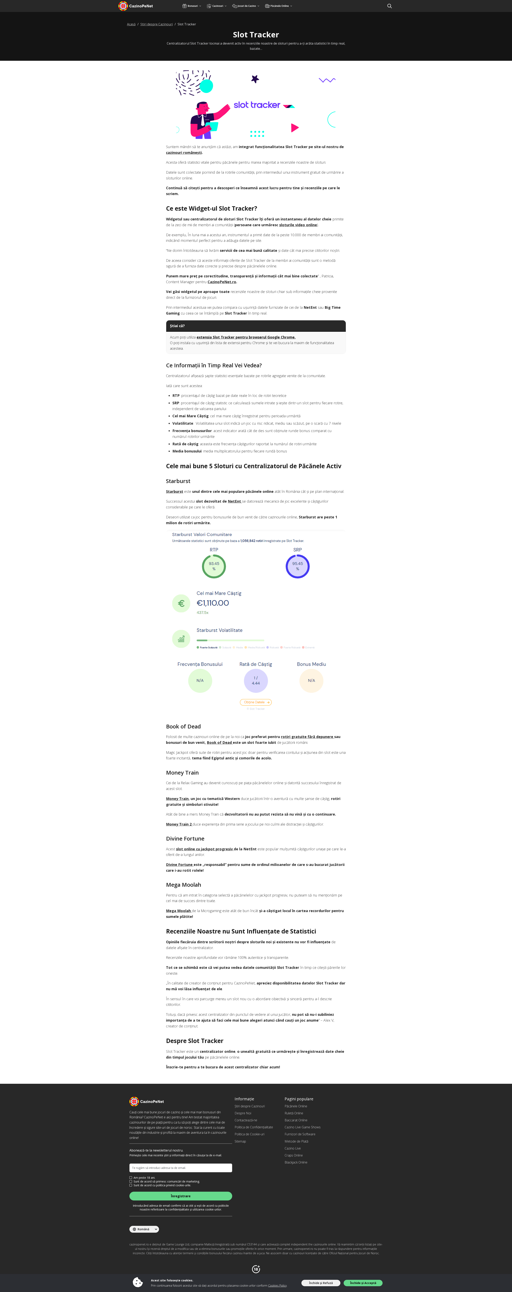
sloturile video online (298, 224)
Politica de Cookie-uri (249, 1134)
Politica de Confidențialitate (254, 1127)
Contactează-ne (246, 1120)
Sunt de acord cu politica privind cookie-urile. (162, 1185)
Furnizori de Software (300, 1134)
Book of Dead (220, 742)
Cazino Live (293, 1148)
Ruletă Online (294, 1113)
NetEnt (235, 501)
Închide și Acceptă (363, 1283)
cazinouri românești (184, 152)
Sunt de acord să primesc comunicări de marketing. (167, 1181)
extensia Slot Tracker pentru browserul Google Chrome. (246, 337)
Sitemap (240, 1141)
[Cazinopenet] (140, 6)
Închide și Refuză (321, 1283)
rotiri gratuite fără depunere (307, 736)
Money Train (177, 798)
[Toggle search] (389, 6)
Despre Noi (243, 1113)
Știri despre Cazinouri (250, 1106)
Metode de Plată (296, 1141)
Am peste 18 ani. (144, 1177)
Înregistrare (181, 1196)
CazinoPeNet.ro (222, 281)
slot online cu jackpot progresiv (205, 849)
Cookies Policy (277, 1285)
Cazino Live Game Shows (303, 1127)
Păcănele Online (296, 1106)
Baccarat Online (296, 1120)
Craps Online (294, 1155)
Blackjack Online (296, 1162)
